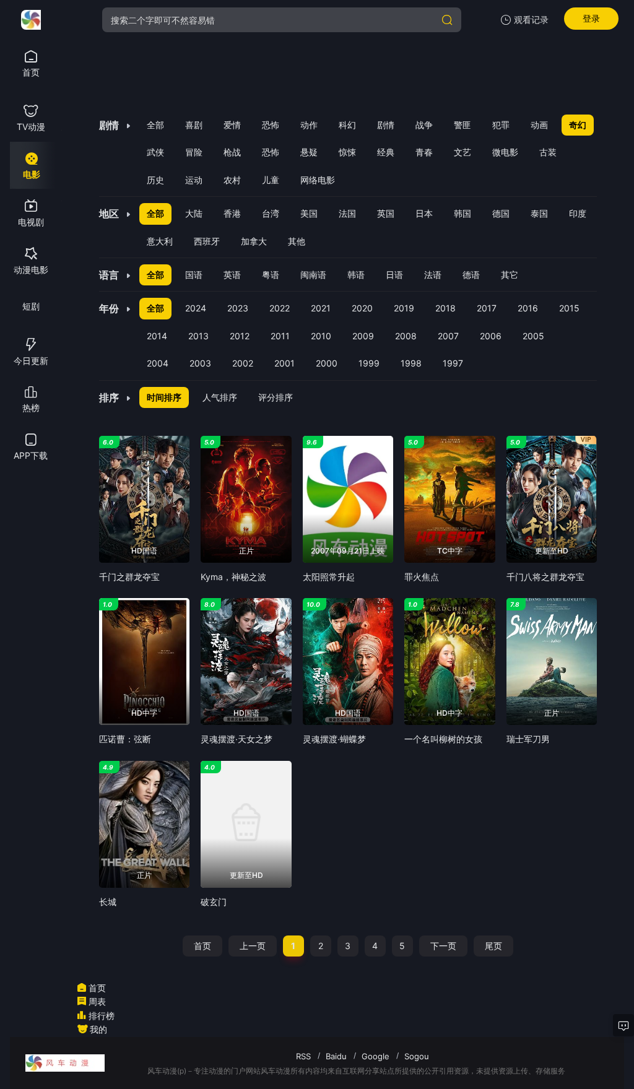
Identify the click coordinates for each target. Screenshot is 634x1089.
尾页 (493, 945)
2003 (200, 363)
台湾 (270, 213)
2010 (321, 336)
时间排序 (164, 397)
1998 (411, 363)
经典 (385, 152)
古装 (548, 152)
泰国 (539, 213)
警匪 (462, 124)
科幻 (347, 124)
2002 (242, 363)
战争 (424, 124)
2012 (240, 336)
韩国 (462, 213)
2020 (362, 308)
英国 (385, 213)
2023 (237, 308)
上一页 (253, 945)
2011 (280, 336)
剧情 (385, 124)
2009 (363, 336)
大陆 (193, 213)
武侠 (155, 152)
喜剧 (193, 124)
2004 (157, 363)
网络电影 (317, 180)
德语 (471, 274)
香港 (232, 213)
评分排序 (275, 397)
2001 (284, 363)
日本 (424, 213)
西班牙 (207, 241)
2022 (279, 308)
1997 (453, 363)
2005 (533, 336)
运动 (193, 180)
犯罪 (501, 124)
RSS (303, 1056)
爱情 (232, 124)
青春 (424, 152)
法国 (347, 213)
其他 (296, 241)
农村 (232, 180)
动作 (309, 124)
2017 (487, 308)
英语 (232, 274)
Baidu (336, 1056)
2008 (406, 336)
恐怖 (270, 124)
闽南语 (313, 274)
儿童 (270, 180)
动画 (539, 124)
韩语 (356, 274)
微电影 (505, 152)
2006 (491, 336)
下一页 (443, 945)
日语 (394, 274)
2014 (157, 336)
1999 (369, 363)
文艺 (462, 152)
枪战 (232, 152)
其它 (509, 274)
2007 (448, 336)
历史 (155, 180)
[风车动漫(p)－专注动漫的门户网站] (31, 20)
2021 (321, 308)
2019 (404, 308)
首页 (202, 945)
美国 (309, 213)
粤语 (270, 274)
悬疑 (309, 152)
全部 (155, 124)
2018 (445, 308)
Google (375, 1056)
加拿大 (254, 241)
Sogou (416, 1056)
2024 (195, 308)
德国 (501, 213)
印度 (577, 213)
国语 (193, 274)
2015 (569, 308)
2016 (528, 308)
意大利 (160, 241)
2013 (198, 336)
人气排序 (219, 397)
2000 (326, 363)
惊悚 (347, 152)
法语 (432, 274)
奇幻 (577, 124)
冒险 (193, 152)
